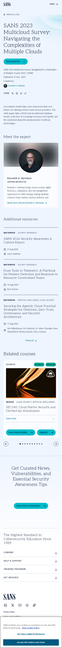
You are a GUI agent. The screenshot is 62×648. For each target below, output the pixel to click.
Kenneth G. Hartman (16, 86)
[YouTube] (20, 605)
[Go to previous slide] (6, 443)
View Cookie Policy (30, 628)
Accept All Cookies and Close (31, 642)
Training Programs (15, 569)
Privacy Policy (9, 612)
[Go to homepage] (7, 4)
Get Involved (11, 577)
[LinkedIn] (5, 605)
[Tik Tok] (34, 605)
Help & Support (13, 561)
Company (9, 552)
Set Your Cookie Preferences (31, 634)
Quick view (11, 418)
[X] (12, 605)
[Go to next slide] (56, 443)
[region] (31, 632)
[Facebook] (27, 605)
